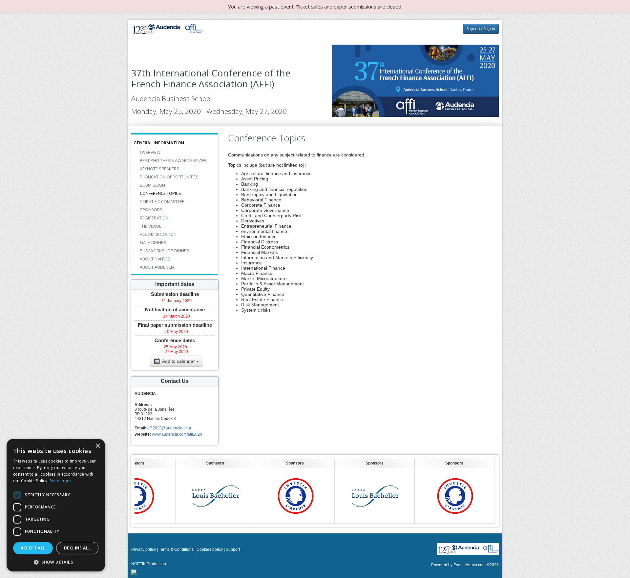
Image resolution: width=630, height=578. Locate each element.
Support (233, 549)
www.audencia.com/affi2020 (177, 434)
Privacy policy (143, 549)
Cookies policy (210, 549)
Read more (60, 481)
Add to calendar (178, 361)
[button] (55, 562)
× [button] (97, 446)
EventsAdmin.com (469, 565)
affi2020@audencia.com (169, 428)
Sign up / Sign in (481, 28)
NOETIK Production (148, 564)
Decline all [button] (77, 548)
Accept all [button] (33, 548)
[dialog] (56, 505)
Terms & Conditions (176, 549)
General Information (159, 143)
